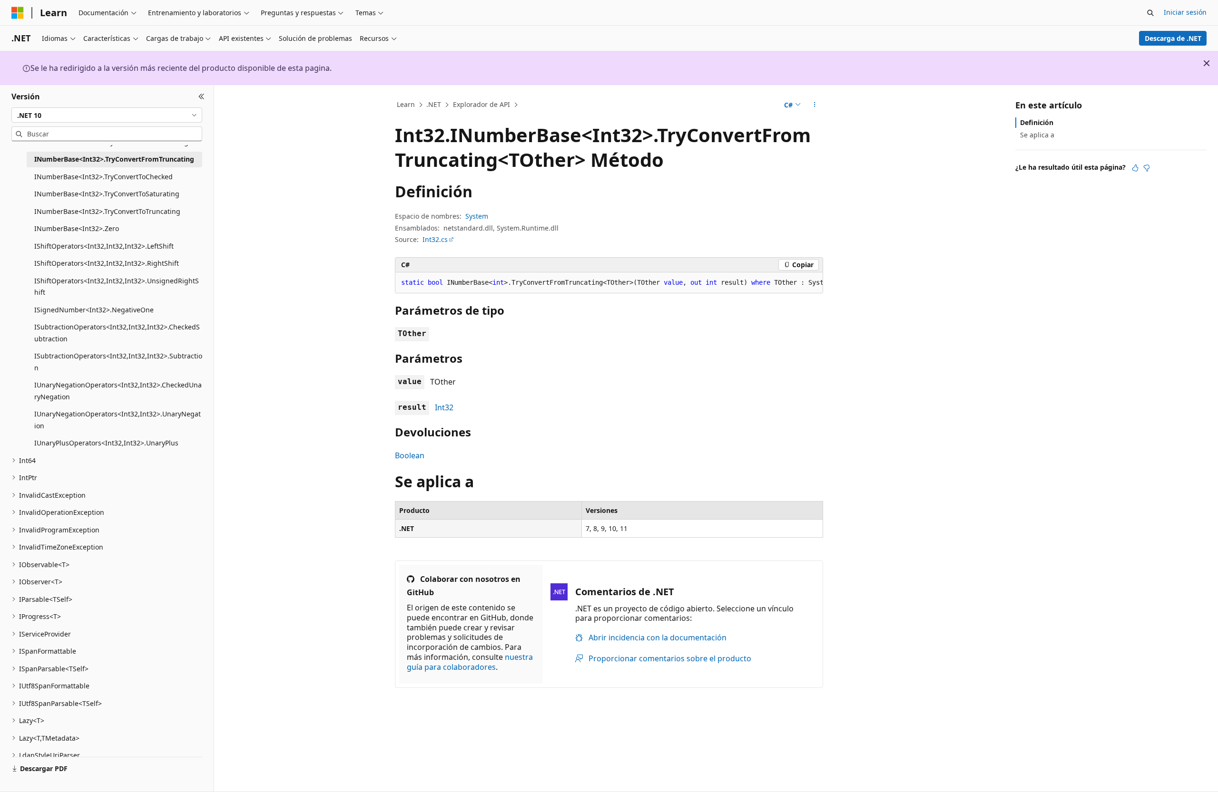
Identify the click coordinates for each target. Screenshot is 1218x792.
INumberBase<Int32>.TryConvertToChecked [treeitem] (103, 176)
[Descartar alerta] (1206, 63)
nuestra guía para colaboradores (470, 662)
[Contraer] (201, 96)
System (476, 216)
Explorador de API (481, 104)
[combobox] (106, 115)
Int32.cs (435, 239)
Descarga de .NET (1173, 38)
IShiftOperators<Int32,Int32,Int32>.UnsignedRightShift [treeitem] (116, 286)
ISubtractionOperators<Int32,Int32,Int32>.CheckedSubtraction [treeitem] (117, 332)
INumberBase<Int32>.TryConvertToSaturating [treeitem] (106, 193)
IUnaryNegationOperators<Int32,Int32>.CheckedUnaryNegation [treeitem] (118, 390)
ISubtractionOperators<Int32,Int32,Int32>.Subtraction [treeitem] (118, 361)
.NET (433, 104)
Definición (1036, 122)
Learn (406, 104)
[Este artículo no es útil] (1146, 168)
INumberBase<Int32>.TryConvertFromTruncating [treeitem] (114, 159)
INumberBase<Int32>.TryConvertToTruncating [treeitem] (107, 211)
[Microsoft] (17, 13)
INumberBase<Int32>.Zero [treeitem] (76, 228)
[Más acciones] (814, 105)
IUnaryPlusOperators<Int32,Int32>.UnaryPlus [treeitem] (106, 442)
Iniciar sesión (1185, 12)
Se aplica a (1037, 134)
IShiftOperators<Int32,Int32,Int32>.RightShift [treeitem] (106, 263)
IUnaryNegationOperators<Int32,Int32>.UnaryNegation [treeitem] (117, 419)
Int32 (444, 407)
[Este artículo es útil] (1135, 168)
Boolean (409, 455)
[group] (609, 282)
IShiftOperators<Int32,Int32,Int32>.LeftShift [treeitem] (104, 246)
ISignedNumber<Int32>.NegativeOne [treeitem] (94, 309)
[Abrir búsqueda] (1150, 12)
